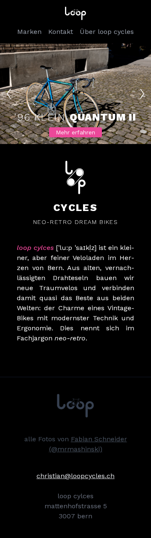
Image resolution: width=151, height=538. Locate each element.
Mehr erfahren (75, 132)
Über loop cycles (107, 32)
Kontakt (60, 32)
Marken (29, 32)
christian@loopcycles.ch (75, 476)
